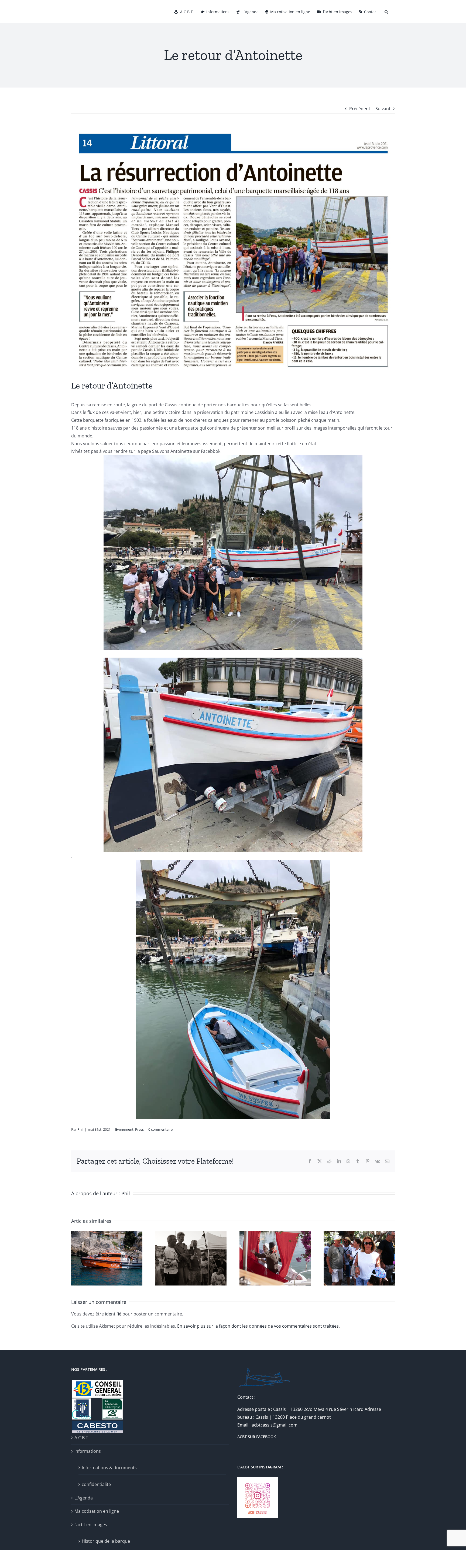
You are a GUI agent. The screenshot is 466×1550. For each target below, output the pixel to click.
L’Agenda (83, 1498)
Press (139, 1129)
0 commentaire (160, 1129)
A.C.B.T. (81, 1438)
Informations (87, 1451)
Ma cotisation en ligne (96, 1511)
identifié (113, 1314)
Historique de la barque (106, 1541)
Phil (80, 1129)
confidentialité (96, 1484)
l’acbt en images (90, 1525)
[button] (386, 11)
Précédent (359, 109)
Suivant (382, 109)
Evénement (124, 1129)
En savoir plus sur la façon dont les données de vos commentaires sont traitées (258, 1326)
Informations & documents (109, 1468)
